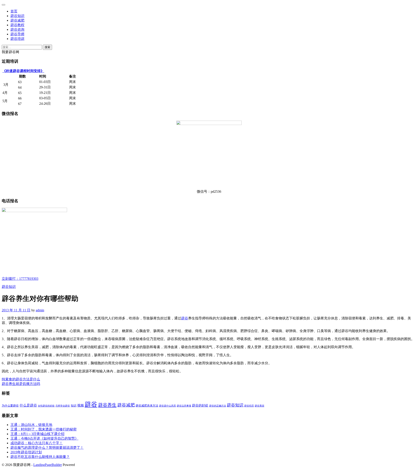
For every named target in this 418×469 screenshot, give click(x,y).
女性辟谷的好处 (46, 406)
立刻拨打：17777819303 (20, 278)
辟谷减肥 (17, 20)
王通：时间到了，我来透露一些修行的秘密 (43, 429)
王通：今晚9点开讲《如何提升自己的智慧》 (44, 438)
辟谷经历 (249, 406)
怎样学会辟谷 (63, 406)
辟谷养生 (107, 405)
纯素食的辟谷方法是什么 (21, 379)
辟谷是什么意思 (167, 406)
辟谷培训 (17, 38)
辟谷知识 (17, 16)
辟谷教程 (17, 25)
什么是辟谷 (28, 405)
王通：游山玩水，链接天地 (31, 425)
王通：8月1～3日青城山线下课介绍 (37, 434)
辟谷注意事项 (184, 406)
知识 (73, 405)
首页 (13, 11)
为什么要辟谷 (10, 405)
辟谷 (184, 318)
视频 (80, 405)
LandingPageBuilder (47, 465)
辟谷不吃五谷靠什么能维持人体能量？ (40, 457)
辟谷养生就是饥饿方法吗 (21, 384)
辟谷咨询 (17, 29)
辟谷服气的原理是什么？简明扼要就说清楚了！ (47, 447)
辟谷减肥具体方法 (147, 405)
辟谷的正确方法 (217, 406)
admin (40, 310)
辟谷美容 (259, 406)
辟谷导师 (17, 34)
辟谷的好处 (200, 405)
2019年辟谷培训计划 (26, 452)
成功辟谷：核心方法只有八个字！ (36, 443)
